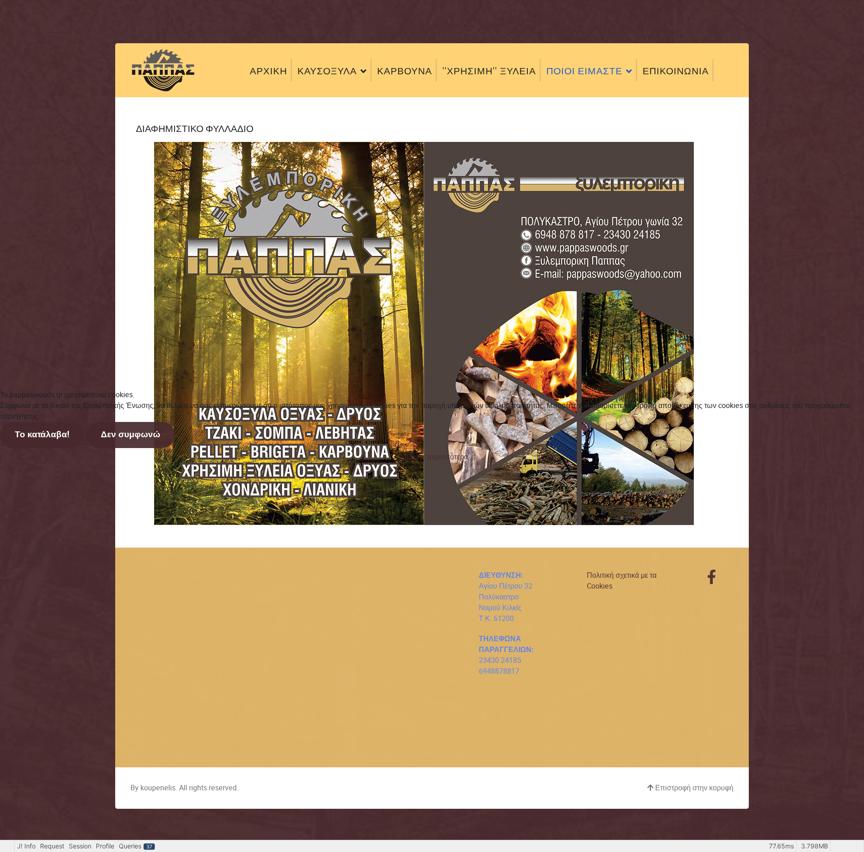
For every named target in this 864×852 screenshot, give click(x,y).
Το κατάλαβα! (42, 434)
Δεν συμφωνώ (130, 434)
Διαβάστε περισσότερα (432, 457)
